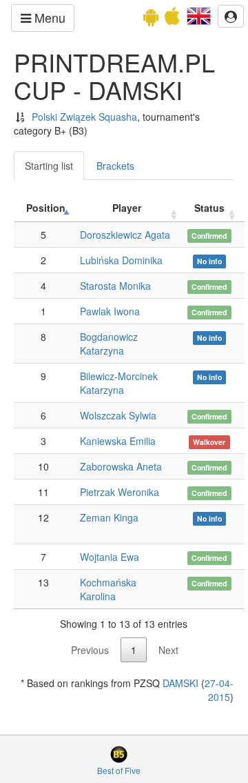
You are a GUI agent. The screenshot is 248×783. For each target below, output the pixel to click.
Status (209, 208)
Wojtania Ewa (109, 557)
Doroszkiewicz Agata (125, 234)
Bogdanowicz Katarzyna (109, 343)
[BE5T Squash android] (150, 19)
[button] (199, 14)
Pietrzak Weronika (119, 492)
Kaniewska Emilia (118, 441)
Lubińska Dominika (121, 260)
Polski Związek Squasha (84, 116)
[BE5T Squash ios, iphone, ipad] (172, 19)
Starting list (49, 165)
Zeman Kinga (109, 517)
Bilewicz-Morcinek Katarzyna (119, 383)
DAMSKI (180, 683)
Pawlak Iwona (110, 311)
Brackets (115, 165)
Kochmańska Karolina (108, 589)
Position (45, 208)
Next (168, 650)
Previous (90, 650)
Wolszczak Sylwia (118, 415)
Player (126, 208)
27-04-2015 (219, 690)
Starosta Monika (115, 286)
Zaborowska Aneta (121, 466)
